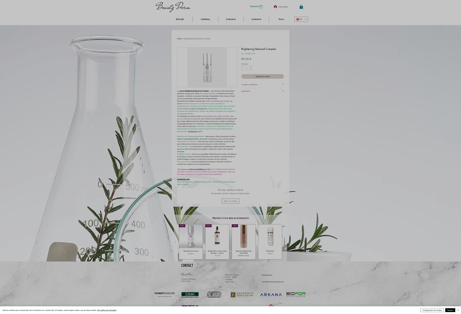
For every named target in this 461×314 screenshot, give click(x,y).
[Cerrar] (458, 310)
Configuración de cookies (432, 310)
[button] (230, 124)
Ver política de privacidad (106, 310)
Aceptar (450, 310)
